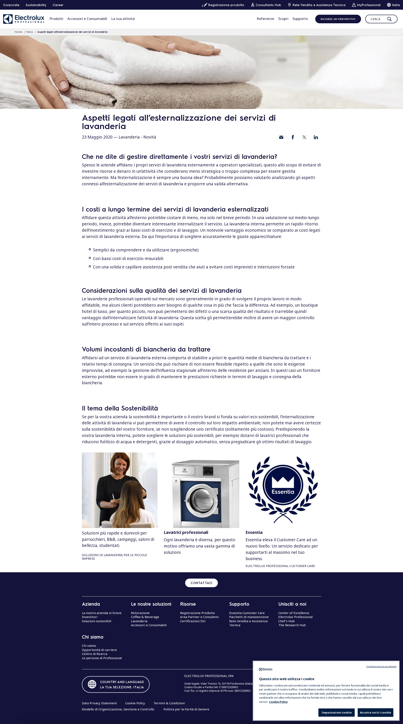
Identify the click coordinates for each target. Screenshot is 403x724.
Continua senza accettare (381, 666)
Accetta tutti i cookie (375, 712)
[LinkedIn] (316, 137)
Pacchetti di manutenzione (249, 617)
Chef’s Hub (286, 621)
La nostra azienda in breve (102, 613)
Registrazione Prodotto (197, 613)
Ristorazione (140, 613)
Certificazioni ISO (192, 621)
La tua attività (123, 18)
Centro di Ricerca (94, 654)
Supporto (300, 18)
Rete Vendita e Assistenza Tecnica (248, 623)
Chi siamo (89, 645)
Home (18, 31)
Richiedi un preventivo (338, 19)
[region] (326, 691)
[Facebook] (293, 137)
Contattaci (201, 583)
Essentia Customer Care (247, 613)
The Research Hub (292, 625)
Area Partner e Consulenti (199, 617)
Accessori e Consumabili (87, 18)
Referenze (265, 18)
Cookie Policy (135, 703)
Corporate (11, 5)
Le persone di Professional (102, 658)
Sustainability (36, 5)
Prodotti (56, 18)
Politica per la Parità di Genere (186, 709)
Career (58, 5)
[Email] (281, 137)
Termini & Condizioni (169, 703)
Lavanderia (129, 137)
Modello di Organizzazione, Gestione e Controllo (118, 709)
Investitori (89, 617)
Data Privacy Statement (99, 703)
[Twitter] (304, 137)
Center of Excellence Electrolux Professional (295, 615)
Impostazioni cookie (336, 712)
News (29, 31)
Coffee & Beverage (145, 617)
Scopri (283, 18)
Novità (149, 137)
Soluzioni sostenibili (96, 621)
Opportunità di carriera (99, 650)
